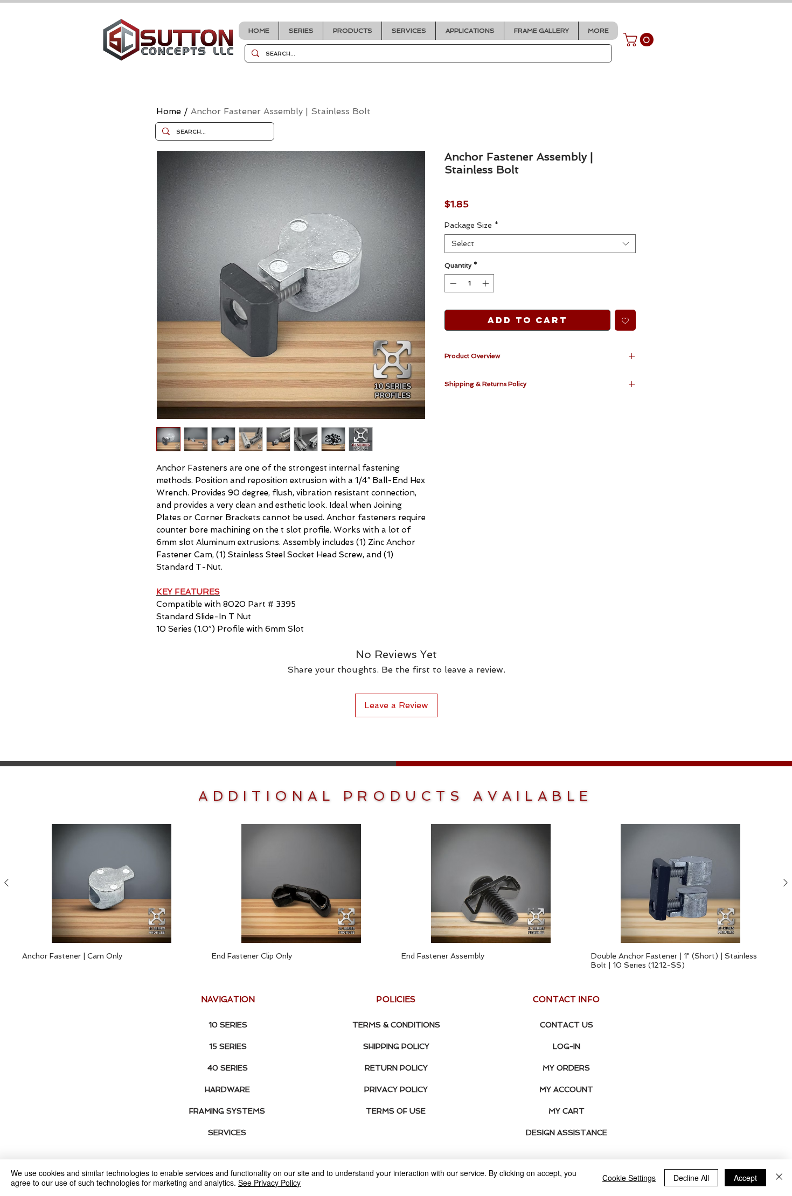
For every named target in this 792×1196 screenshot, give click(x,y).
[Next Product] (785, 882)
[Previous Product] (6, 882)
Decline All (691, 1177)
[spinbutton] (469, 283)
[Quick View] (111, 883)
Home (168, 111)
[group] (396, 896)
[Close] (779, 1177)
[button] (301, 31)
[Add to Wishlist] (625, 320)
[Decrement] (452, 283)
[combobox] (540, 243)
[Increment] (486, 283)
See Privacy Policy (269, 1182)
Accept (745, 1177)
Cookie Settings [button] (629, 1177)
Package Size (471, 225)
